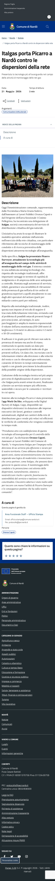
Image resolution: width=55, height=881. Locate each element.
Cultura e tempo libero (12, 667)
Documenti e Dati (10, 625)
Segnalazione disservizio (13, 804)
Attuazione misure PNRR (13, 840)
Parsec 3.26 (10, 868)
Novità (12, 37)
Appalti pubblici (9, 654)
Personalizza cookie (10, 860)
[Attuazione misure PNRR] (27, 572)
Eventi (5, 748)
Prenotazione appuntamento (15, 799)
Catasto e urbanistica (11, 663)
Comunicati (7, 724)
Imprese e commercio (12, 681)
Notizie (21, 37)
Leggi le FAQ (7, 795)
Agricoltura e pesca (10, 640)
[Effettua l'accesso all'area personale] (49, 16)
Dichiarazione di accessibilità (15, 835)
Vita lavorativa (8, 704)
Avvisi (4, 728)
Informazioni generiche (12, 753)
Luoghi (5, 744)
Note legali (7, 831)
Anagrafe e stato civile (12, 649)
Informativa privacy (11, 822)
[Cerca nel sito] (47, 26)
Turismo (5, 699)
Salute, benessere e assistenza (16, 690)
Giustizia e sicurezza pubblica (15, 676)
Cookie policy (8, 826)
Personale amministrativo (14, 620)
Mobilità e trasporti (10, 686)
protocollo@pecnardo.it (17, 785)
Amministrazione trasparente (14, 8)
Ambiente (6, 645)
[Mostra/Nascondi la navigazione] (3, 26)
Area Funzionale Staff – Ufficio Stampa (24, 514)
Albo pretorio (8, 12)
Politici (5, 616)
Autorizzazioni (8, 658)
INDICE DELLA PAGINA (11, 124)
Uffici (4, 606)
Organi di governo (10, 597)
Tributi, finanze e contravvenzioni (17, 695)
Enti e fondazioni (9, 611)
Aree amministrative (11, 602)
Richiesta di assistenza (12, 808)
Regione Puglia (9, 4)
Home (4, 37)
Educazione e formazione (13, 672)
